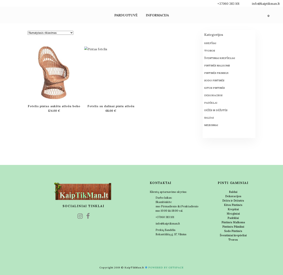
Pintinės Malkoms (217, 65)
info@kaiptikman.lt (266, 4)
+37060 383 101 (230, 4)
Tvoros (209, 50)
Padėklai (210, 102)
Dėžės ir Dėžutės (215, 110)
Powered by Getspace (166, 267)
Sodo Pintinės (214, 80)
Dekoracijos (213, 95)
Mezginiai (211, 125)
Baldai (209, 117)
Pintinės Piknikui (216, 72)
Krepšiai (210, 43)
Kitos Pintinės (214, 87)
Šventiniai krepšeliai (219, 58)
